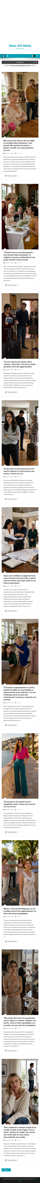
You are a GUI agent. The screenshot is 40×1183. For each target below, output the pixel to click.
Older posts (7, 1170)
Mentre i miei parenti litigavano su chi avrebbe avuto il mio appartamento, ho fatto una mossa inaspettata (20, 911)
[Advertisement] (20, 21)
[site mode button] (33, 56)
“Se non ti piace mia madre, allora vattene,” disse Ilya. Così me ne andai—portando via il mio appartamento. (20, 66)
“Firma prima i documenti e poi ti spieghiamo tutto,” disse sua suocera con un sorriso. (19, 804)
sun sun (19, 153)
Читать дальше (12, 175)
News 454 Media (20, 45)
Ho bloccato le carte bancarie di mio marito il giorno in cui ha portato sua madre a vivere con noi (19, 471)
